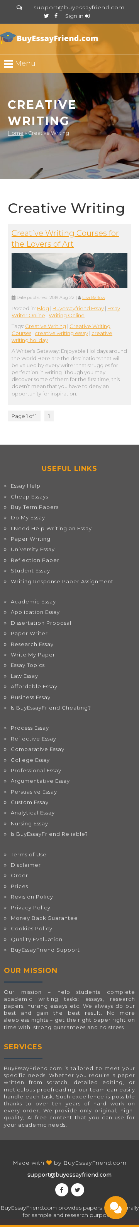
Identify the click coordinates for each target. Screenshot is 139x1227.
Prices (19, 886)
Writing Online (67, 315)
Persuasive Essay (34, 792)
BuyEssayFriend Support (45, 950)
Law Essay (24, 676)
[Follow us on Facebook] (56, 15)
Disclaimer (26, 865)
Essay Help (26, 486)
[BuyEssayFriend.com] (50, 38)
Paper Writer (29, 633)
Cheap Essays (29, 496)
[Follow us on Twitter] (46, 15)
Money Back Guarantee (44, 918)
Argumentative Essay (40, 781)
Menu (24, 63)
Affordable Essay (34, 686)
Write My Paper (33, 654)
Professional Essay (36, 770)
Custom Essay (30, 802)
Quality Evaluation (37, 939)
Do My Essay (28, 517)
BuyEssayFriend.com (95, 1162)
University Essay (33, 549)
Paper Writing (31, 539)
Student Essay (30, 570)
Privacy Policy (31, 907)
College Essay (30, 760)
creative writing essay (61, 333)
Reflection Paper (35, 560)
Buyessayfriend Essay (78, 308)
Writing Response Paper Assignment (62, 581)
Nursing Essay (29, 823)
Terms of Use (29, 854)
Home (16, 133)
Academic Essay (33, 601)
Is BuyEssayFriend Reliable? (49, 834)
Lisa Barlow (93, 297)
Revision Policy (32, 897)
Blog (43, 308)
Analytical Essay (33, 812)
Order (19, 875)
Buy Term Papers (35, 507)
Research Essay (32, 644)
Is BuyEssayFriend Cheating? (51, 708)
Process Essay (30, 728)
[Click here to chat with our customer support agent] (19, 7)
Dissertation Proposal (41, 623)
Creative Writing (45, 326)
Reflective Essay (33, 739)
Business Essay (31, 697)
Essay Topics (28, 665)
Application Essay (35, 612)
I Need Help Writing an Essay (51, 528)
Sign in (75, 15)
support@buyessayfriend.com (79, 7)
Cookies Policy (32, 928)
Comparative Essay (37, 749)
